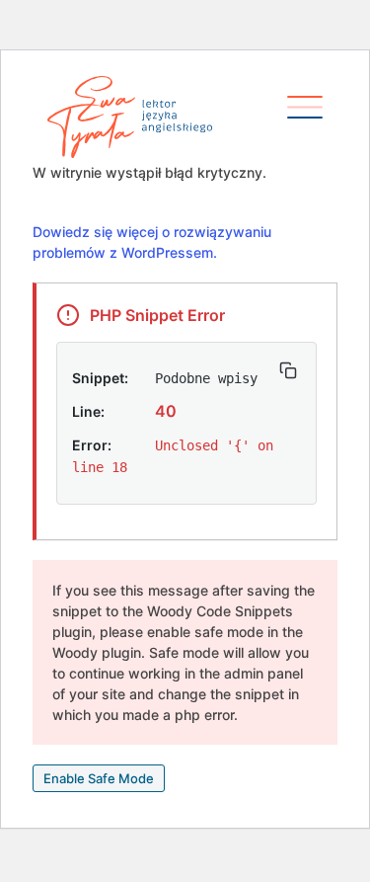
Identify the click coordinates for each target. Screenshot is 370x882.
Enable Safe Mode (98, 778)
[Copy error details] (288, 370)
